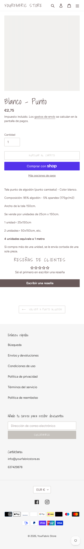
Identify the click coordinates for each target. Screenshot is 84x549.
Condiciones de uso (21, 366)
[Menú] (77, 5)
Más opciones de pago (42, 175)
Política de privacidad (23, 376)
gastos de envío (44, 116)
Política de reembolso (23, 397)
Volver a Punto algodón (45, 309)
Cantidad (9, 134)
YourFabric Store (23, 5)
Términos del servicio (22, 387)
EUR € (40, 490)
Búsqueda (14, 345)
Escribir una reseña (40, 283)
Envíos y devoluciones (23, 355)
